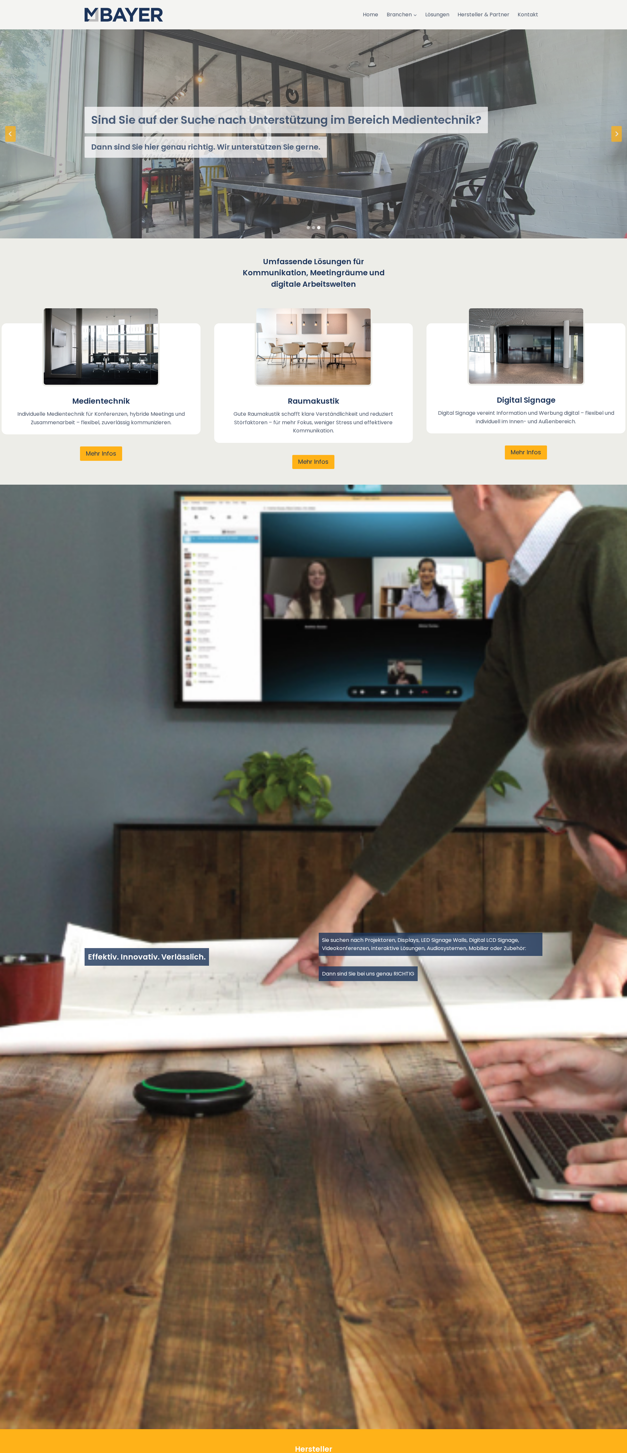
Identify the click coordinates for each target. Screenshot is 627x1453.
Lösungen (437, 14)
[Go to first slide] (616, 134)
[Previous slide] (10, 134)
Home (370, 14)
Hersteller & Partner (483, 14)
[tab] (308, 227)
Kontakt (528, 14)
